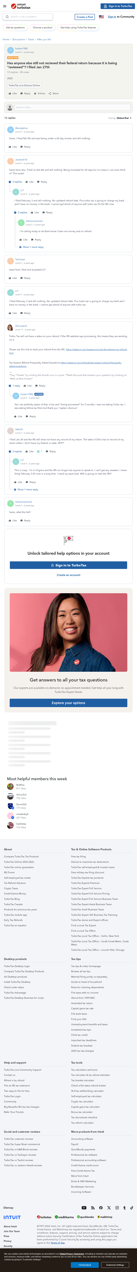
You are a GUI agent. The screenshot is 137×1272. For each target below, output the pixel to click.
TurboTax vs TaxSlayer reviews (20, 1154)
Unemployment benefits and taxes (89, 1024)
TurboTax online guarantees (19, 867)
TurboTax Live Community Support (22, 1069)
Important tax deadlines (83, 1040)
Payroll (74, 1144)
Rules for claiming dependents (87, 987)
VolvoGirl (21, 794)
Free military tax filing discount (87, 872)
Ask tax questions (15, 27)
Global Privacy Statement (72, 1254)
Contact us (9, 1075)
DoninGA (21, 804)
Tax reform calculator (82, 1122)
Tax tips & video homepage (86, 966)
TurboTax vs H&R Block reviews (20, 1149)
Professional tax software (84, 1154)
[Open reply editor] (68, 107)
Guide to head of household (86, 982)
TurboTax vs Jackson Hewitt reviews (23, 1165)
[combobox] (28, 16)
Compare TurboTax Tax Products (21, 856)
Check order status (14, 987)
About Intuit (10, 1226)
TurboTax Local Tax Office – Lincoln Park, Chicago (98, 950)
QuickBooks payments (83, 1149)
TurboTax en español (15, 925)
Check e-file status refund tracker (88, 1085)
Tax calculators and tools (84, 1069)
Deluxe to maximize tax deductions (90, 862)
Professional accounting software (88, 1160)
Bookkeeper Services (82, 1186)
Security (8, 1246)
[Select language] (101, 16)
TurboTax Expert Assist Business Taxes (91, 904)
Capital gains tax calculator (85, 1106)
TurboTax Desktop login (17, 966)
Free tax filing (78, 856)
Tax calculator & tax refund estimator (90, 1075)
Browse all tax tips (80, 971)
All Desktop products (15, 976)
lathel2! (19, 429)
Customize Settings (115, 1265)
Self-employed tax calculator (86, 1096)
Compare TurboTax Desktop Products (24, 971)
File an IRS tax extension (17, 1085)
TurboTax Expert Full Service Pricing (90, 893)
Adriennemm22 (34, 221)
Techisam (20, 259)
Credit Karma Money (15, 893)
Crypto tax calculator (82, 1101)
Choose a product (42, 27)
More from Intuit (80, 1176)
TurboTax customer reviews (18, 1139)
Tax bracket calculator (82, 1080)
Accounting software (82, 1139)
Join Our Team (12, 1231)
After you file (44, 39)
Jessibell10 (21, 159)
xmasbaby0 (22, 814)
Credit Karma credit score (85, 1165)
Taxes (31, 39)
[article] (68, 138)
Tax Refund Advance (15, 883)
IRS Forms (9, 872)
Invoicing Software (81, 1192)
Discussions (18, 39)
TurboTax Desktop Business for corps (24, 998)
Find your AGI (78, 1019)
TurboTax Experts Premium (85, 883)
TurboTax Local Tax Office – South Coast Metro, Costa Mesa (100, 943)
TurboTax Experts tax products (87, 877)
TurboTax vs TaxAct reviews (18, 1160)
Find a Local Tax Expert (83, 925)
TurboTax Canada (13, 904)
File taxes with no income (84, 992)
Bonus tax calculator (82, 1112)
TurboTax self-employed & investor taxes (93, 867)
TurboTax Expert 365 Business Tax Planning (94, 915)
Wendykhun (21, 128)
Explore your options (68, 703)
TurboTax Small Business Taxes (87, 909)
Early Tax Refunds (13, 920)
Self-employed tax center (17, 877)
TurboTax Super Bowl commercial (22, 1144)
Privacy (7, 1241)
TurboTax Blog (12, 899)
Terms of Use (58, 1242)
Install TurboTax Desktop (17, 982)
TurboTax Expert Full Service (86, 888)
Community (10, 1101)
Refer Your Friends (14, 1112)
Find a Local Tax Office (83, 930)
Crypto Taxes (11, 888)
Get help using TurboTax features (78, 27)
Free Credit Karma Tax (83, 1170)
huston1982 (21, 48)
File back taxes (79, 1013)
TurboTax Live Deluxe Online (24, 85)
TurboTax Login (12, 1096)
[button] (85, 17)
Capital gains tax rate (82, 1008)
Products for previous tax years (20, 909)
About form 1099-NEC (83, 998)
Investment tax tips (81, 1029)
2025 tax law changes (82, 1050)
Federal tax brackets (81, 1045)
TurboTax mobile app (15, 915)
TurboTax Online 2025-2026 (19, 862)
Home (6, 39)
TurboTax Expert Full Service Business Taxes (94, 899)
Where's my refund (14, 1080)
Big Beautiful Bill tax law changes (21, 1106)
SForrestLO (21, 326)
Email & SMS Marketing (83, 1181)
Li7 (22, 190)
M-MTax (20, 785)
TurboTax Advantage (15, 992)
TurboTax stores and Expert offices (89, 920)
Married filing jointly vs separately (89, 976)
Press (6, 1236)
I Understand (85, 1265)
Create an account (68, 575)
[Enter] (6, 16)
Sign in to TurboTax (70, 565)
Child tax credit (79, 1035)
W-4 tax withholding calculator (87, 1091)
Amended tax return (82, 1003)
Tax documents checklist (84, 1117)
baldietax (21, 823)
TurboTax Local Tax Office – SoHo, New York (95, 936)
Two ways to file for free (16, 1091)
